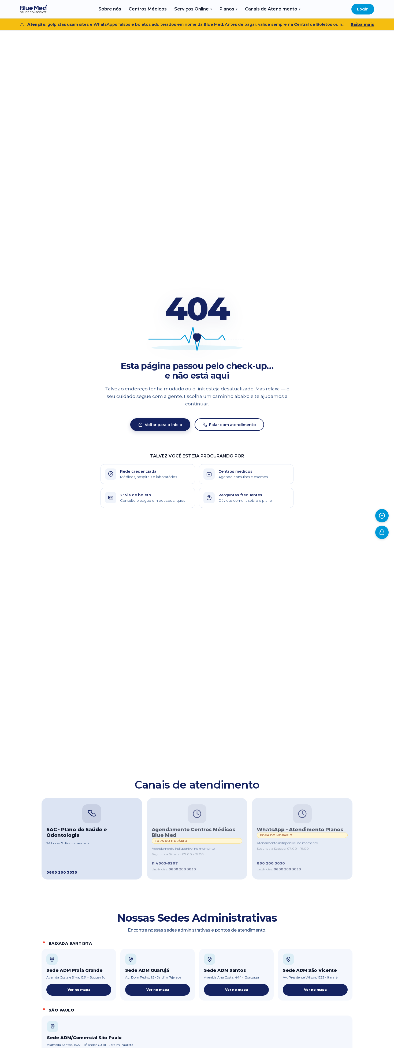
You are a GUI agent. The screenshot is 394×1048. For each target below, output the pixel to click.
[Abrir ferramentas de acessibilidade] (382, 515)
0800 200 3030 (182, 869)
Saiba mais (362, 24)
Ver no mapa (79, 990)
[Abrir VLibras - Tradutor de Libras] (382, 532)
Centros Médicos (148, 9)
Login (363, 9)
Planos (228, 9)
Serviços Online (193, 9)
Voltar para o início (163, 424)
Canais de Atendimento (272, 9)
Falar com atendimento (232, 424)
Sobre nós (109, 9)
